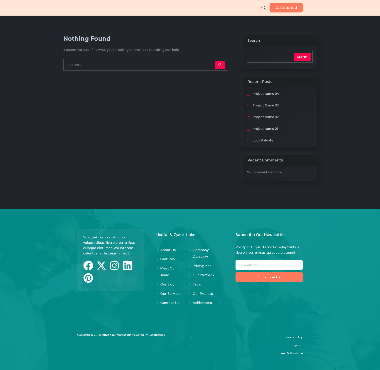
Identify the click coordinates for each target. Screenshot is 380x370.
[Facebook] (88, 265)
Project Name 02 (266, 117)
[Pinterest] (88, 278)
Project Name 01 (265, 128)
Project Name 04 (266, 93)
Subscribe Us (269, 277)
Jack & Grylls (263, 140)
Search (253, 40)
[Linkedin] (127, 265)
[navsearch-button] (264, 8)
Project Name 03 (266, 105)
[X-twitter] (101, 265)
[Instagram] (114, 265)
